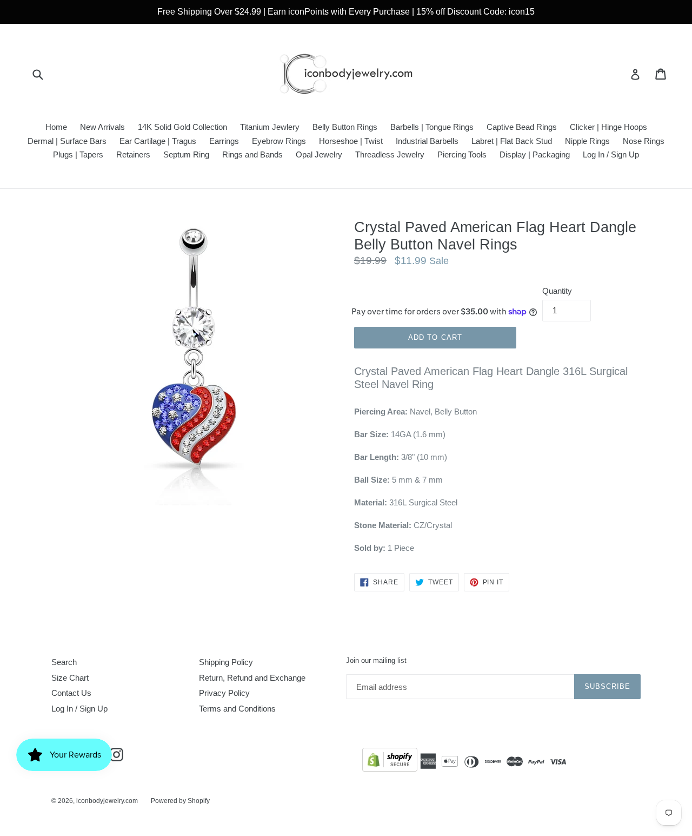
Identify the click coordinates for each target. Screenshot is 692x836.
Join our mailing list (376, 660)
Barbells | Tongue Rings (432, 126)
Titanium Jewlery (270, 126)
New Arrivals (102, 126)
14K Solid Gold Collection (182, 126)
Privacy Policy (224, 692)
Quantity (557, 290)
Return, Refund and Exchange (252, 677)
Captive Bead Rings (522, 126)
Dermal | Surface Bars (67, 141)
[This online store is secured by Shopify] (389, 761)
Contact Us (71, 692)
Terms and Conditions (237, 708)
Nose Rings (643, 141)
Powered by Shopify (180, 801)
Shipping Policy (226, 662)
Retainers (133, 154)
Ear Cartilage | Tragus (157, 141)
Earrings (224, 141)
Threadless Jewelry (389, 154)
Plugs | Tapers (78, 154)
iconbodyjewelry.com (107, 801)
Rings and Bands (252, 154)
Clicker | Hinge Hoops (608, 126)
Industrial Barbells (427, 141)
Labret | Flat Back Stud (511, 141)
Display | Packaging (535, 154)
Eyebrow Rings (279, 141)
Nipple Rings (587, 141)
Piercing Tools (462, 154)
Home (56, 126)
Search (64, 662)
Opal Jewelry (319, 154)
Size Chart (70, 677)
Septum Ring (186, 154)
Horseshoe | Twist (351, 141)
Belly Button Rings (344, 126)
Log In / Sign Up (611, 154)
